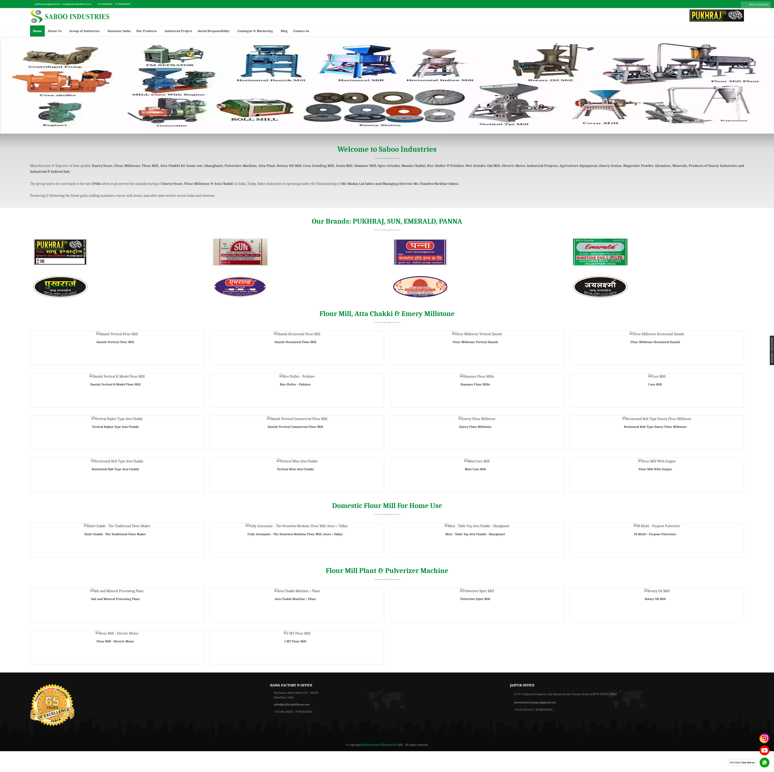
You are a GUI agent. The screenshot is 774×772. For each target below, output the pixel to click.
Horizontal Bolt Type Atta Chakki (115, 469)
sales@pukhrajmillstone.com (76, 4)
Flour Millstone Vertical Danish (475, 342)
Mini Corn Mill (475, 469)
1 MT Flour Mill (295, 641)
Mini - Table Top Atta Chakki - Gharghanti (475, 534)
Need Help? (742, 762)
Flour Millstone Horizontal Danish (655, 342)
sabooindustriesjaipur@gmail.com (535, 702)
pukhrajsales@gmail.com (47, 4)
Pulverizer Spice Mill (475, 599)
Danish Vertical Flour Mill (115, 342)
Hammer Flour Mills (475, 384)
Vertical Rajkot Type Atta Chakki (115, 427)
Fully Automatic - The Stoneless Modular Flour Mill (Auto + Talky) (295, 534)
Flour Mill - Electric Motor (115, 641)
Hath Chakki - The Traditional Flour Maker (115, 534)
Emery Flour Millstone (475, 427)
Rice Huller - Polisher (295, 384)
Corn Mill (655, 384)
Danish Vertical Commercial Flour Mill (295, 427)
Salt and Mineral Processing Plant (115, 599)
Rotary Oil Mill (655, 599)
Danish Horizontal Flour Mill (295, 342)
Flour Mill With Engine (655, 469)
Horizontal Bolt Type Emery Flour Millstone (655, 427)
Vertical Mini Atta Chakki (295, 469)
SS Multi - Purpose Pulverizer (655, 534)
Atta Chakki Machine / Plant (295, 599)
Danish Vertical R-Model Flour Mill (115, 384)
